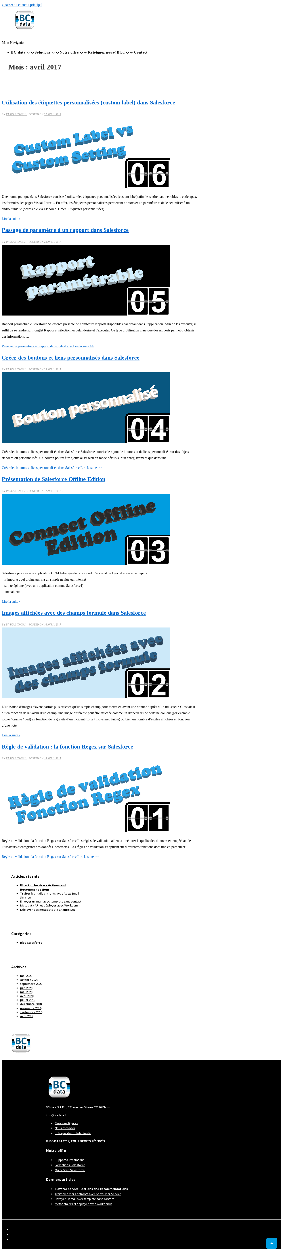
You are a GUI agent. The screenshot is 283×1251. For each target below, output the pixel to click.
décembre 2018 (31, 1004)
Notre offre (69, 52)
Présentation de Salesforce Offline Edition (53, 479)
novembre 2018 (30, 1008)
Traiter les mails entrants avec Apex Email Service (88, 1194)
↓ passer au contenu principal (22, 5)
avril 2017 (26, 1016)
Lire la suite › (11, 219)
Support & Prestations (69, 1160)
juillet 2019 (27, 1000)
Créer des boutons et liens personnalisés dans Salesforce (71, 357)
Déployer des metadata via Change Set (47, 910)
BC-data (18, 52)
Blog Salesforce (31, 943)
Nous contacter (65, 1128)
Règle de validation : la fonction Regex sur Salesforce (67, 746)
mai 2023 (26, 976)
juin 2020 (26, 988)
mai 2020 (26, 992)
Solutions (42, 52)
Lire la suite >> (48, 346)
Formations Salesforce (70, 1165)
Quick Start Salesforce (70, 1170)
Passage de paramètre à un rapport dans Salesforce (65, 230)
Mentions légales (66, 1123)
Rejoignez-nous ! (102, 52)
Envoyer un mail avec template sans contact (50, 901)
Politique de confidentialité (73, 1133)
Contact (140, 52)
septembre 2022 (31, 984)
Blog (121, 52)
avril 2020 (26, 996)
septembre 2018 (31, 1012)
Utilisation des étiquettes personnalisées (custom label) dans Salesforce (88, 102)
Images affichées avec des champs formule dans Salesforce (74, 613)
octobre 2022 (29, 980)
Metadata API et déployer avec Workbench (50, 905)
